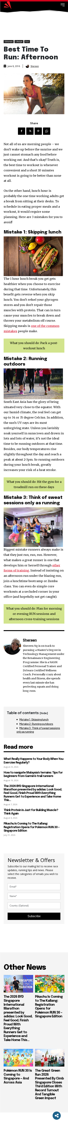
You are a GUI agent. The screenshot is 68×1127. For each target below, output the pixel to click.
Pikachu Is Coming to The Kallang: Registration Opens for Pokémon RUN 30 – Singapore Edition (31, 827)
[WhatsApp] (46, 131)
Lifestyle (19, 41)
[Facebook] (21, 131)
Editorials (9, 41)
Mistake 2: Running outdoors (36, 723)
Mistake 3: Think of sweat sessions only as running (38, 729)
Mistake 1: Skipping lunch (34, 719)
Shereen (34, 66)
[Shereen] (28, 66)
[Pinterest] (38, 131)
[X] (30, 131)
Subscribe (34, 916)
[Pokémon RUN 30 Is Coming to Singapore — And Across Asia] (18, 1058)
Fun (27, 41)
